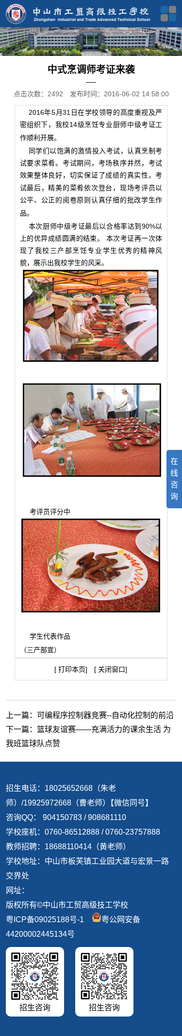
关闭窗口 (110, 669)
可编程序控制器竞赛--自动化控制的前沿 (105, 715)
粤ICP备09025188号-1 (45, 919)
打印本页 (71, 669)
